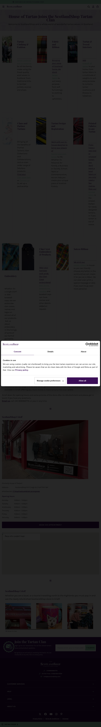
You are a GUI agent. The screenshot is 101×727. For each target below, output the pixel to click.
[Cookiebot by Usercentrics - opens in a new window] (87, 344)
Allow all (82, 381)
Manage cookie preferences (48, 381)
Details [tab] (51, 351)
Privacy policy (21, 370)
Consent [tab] (17, 351)
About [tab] (83, 351)
